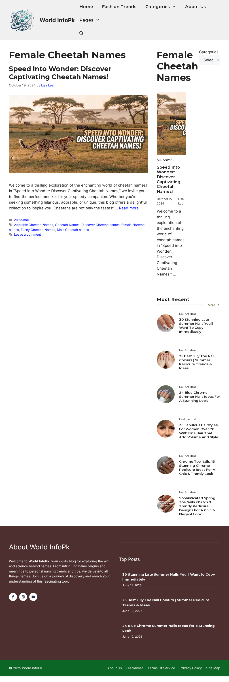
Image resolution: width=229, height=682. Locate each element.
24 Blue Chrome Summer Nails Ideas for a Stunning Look (199, 396)
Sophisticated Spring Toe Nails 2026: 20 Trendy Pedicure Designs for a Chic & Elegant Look (197, 506)
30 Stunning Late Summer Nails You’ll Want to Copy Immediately (196, 325)
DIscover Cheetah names (100, 225)
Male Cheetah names (73, 230)
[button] (81, 33)
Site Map (213, 668)
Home (86, 6)
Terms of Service (161, 668)
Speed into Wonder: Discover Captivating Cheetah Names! (60, 73)
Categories (157, 6)
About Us (195, 6)
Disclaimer (134, 668)
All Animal (21, 220)
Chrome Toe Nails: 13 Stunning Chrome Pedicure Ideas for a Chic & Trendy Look (197, 467)
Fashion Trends (119, 6)
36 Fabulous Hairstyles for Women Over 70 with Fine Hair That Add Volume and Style (198, 431)
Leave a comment (27, 234)
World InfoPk (57, 20)
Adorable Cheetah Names (33, 225)
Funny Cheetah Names (38, 230)
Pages (86, 20)
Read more (129, 208)
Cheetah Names (67, 225)
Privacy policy (191, 668)
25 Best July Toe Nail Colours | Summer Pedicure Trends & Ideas (196, 362)
